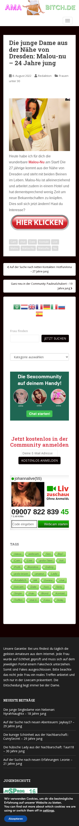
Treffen (18, 600)
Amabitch (20, 580)
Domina (48, 580)
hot (61, 560)
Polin (31, 593)
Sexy (59, 586)
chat (22, 242)
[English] (32, 306)
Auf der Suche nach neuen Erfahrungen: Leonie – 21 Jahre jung (37, 762)
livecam (18, 586)
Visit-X (33, 600)
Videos (18, 554)
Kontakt (44, 242)
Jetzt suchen (55, 338)
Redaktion (45, 76)
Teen (46, 587)
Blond (44, 593)
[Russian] (62, 306)
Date (32, 242)
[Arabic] (17, 306)
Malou (14, 248)
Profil (17, 567)
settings (48, 811)
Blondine (33, 567)
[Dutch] (24, 306)
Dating (50, 567)
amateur (39, 573)
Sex (48, 553)
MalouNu (43, 248)
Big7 (60, 554)
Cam (13, 242)
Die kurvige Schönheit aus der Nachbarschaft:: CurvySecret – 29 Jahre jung (35, 736)
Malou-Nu (28, 248)
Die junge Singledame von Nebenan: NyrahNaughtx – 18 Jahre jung (29, 711)
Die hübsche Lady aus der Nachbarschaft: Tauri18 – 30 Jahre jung (38, 749)
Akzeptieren (16, 819)
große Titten (46, 560)
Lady (54, 573)
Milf (35, 580)
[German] (47, 306)
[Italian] (54, 306)
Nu (55, 248)
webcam (34, 554)
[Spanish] (39, 313)
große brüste (21, 573)
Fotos (47, 600)
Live (55, 242)
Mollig (60, 600)
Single (18, 593)
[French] (39, 306)
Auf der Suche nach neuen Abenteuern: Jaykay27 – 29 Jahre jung (38, 724)
